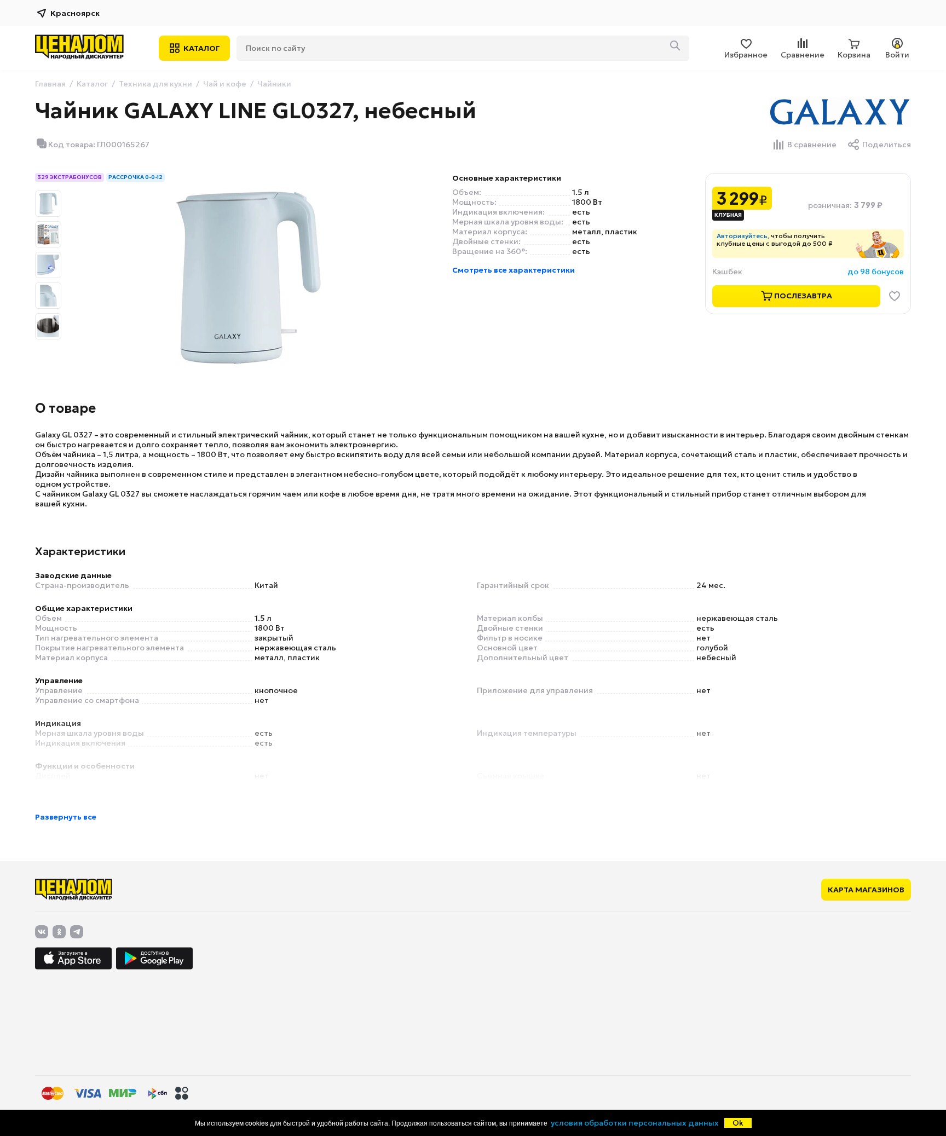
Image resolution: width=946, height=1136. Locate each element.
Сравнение (802, 55)
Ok (737, 1123)
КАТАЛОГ (201, 48)
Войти (897, 55)
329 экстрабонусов (69, 177)
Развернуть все (65, 817)
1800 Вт (587, 202)
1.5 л (580, 192)
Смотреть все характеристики (513, 270)
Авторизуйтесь (742, 236)
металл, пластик (604, 232)
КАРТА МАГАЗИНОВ (866, 890)
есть (581, 212)
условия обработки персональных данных (635, 1123)
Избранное (746, 55)
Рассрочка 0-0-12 (135, 177)
